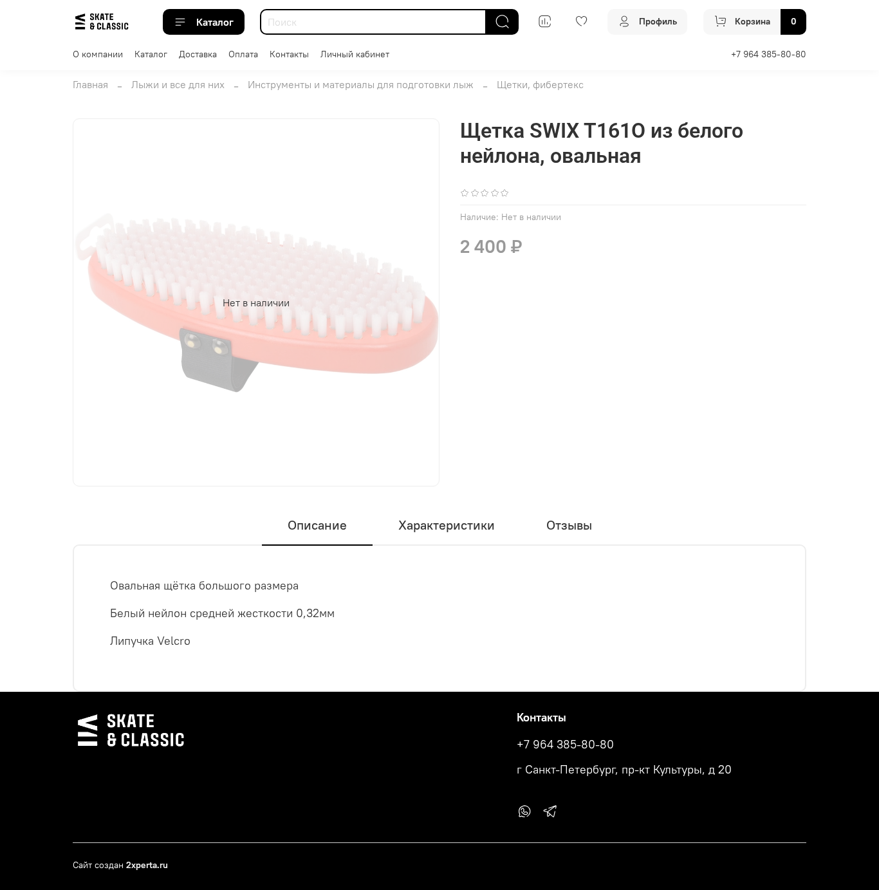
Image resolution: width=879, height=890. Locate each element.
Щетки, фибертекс (540, 84)
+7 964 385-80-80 (768, 54)
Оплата (243, 54)
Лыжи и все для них (178, 84)
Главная (90, 84)
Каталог (215, 21)
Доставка (198, 54)
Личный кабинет (354, 54)
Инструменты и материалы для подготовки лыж (361, 84)
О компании (98, 54)
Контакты (289, 54)
